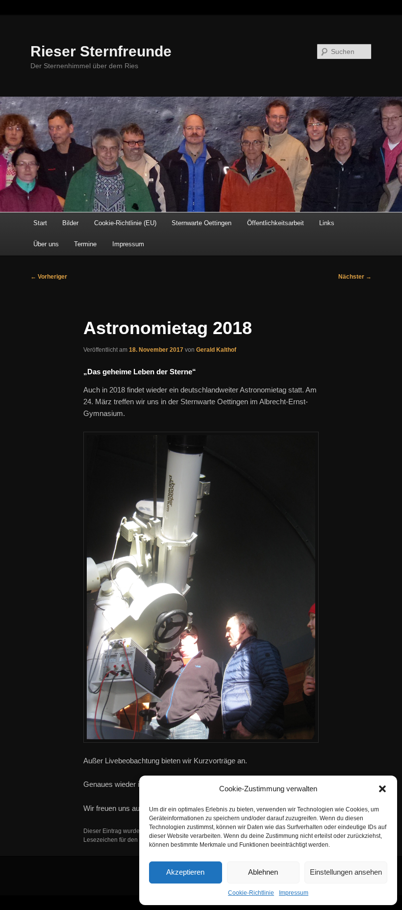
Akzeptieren (185, 872)
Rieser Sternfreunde (101, 51)
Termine (85, 244)
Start (40, 223)
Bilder (70, 223)
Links (326, 223)
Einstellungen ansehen (346, 872)
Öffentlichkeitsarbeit (275, 223)
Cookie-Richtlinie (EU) (125, 223)
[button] (382, 789)
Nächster (355, 276)
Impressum (293, 892)
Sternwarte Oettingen (201, 223)
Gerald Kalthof (216, 349)
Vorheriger (48, 276)
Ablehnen (263, 872)
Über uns (46, 244)
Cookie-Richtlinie (251, 892)
